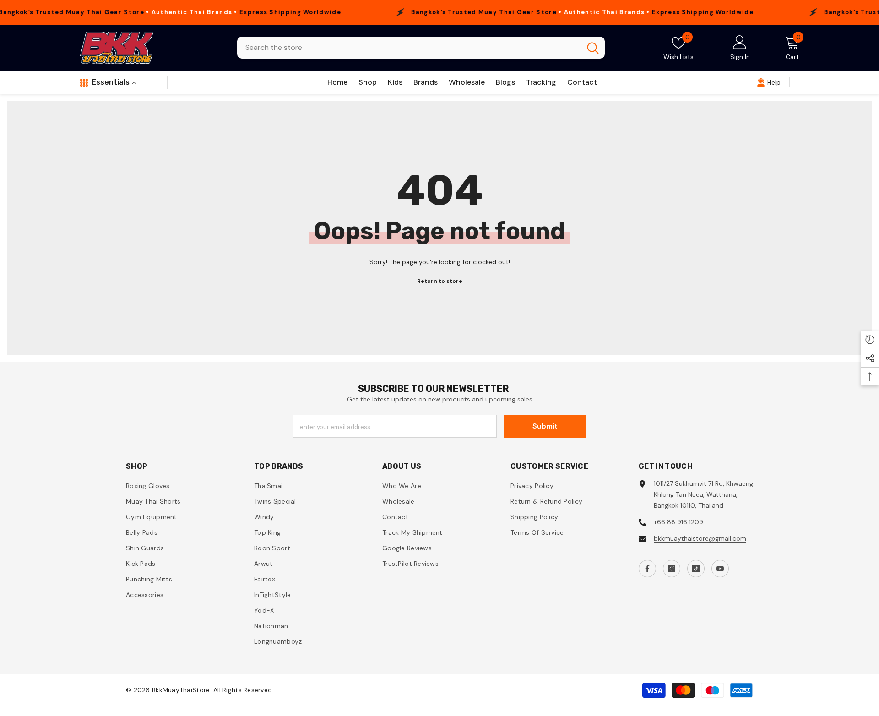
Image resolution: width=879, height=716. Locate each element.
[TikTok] (696, 568)
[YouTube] (720, 568)
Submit (545, 426)
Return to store (439, 281)
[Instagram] (671, 568)
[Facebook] (647, 568)
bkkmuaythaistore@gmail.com (700, 538)
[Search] (421, 48)
